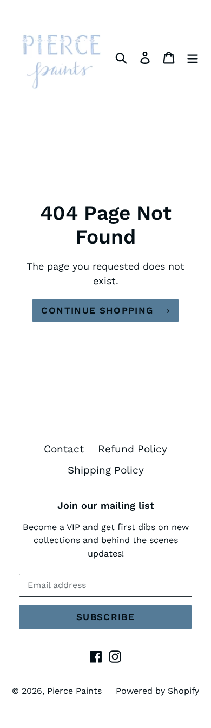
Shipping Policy (106, 470)
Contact (64, 449)
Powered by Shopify (157, 691)
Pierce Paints (74, 691)
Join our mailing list (105, 505)
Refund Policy (132, 449)
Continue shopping (97, 310)
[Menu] (193, 57)
